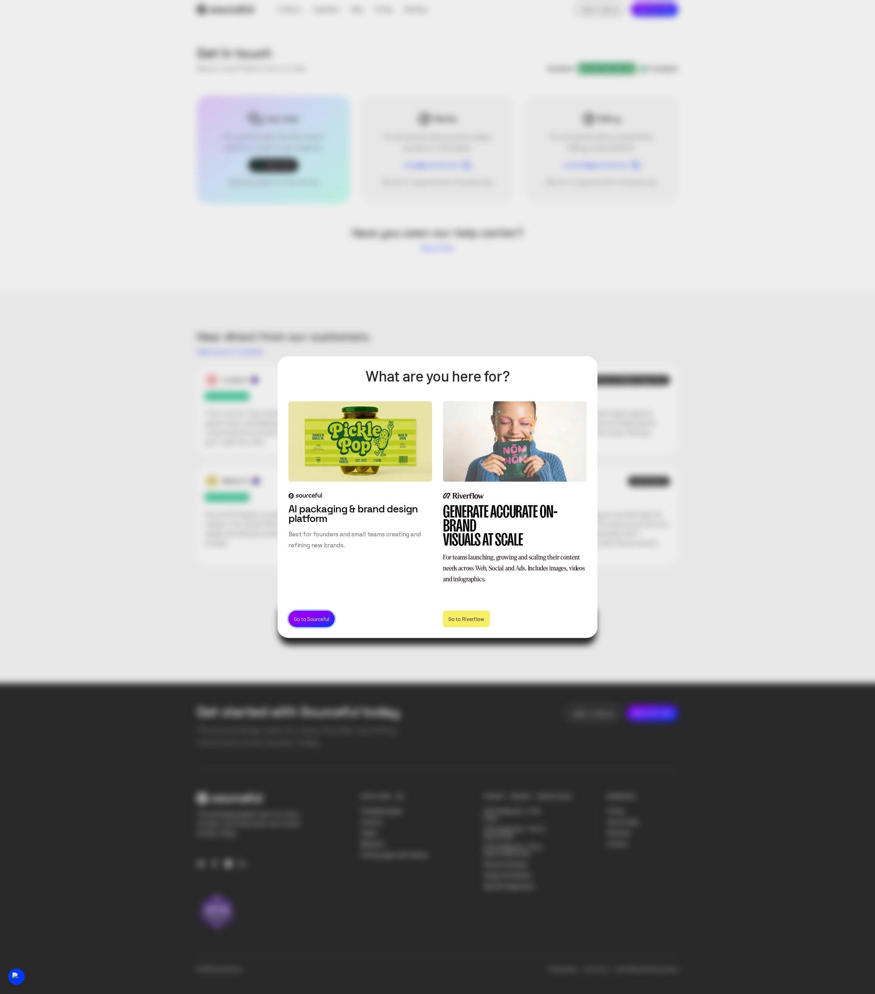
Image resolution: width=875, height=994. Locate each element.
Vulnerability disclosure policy (646, 969)
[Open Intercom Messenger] (16, 976)
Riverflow (618, 833)
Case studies (623, 822)
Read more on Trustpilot (230, 352)
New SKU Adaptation (509, 886)
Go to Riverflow (466, 618)
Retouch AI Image (505, 864)
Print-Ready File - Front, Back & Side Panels (513, 850)
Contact (617, 844)
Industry (371, 822)
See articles (437, 248)
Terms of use (596, 969)
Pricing (615, 811)
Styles (369, 833)
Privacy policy (562, 969)
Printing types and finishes (394, 855)
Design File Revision (508, 875)
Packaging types (382, 811)
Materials (372, 844)
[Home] (225, 9)
